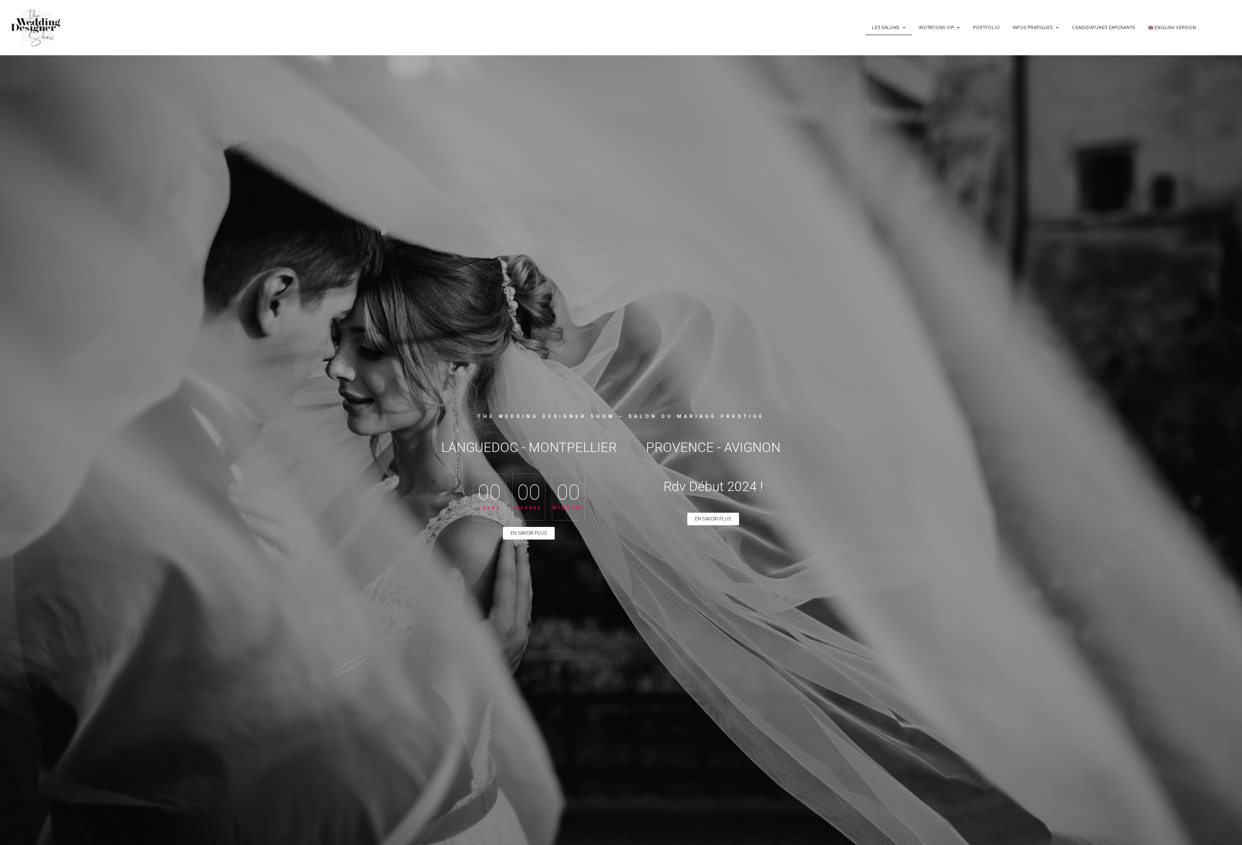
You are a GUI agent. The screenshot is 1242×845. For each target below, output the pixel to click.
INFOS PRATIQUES (1033, 27)
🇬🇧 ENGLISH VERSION (1172, 27)
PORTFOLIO (986, 27)
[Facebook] (1212, 29)
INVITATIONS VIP (936, 27)
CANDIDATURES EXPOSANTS (1103, 27)
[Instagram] (1226, 29)
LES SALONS (885, 27)
